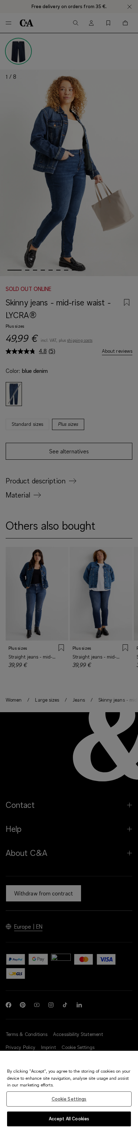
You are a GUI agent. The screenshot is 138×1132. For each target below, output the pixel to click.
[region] (69, 1091)
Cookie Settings (69, 1099)
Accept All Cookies (69, 1118)
